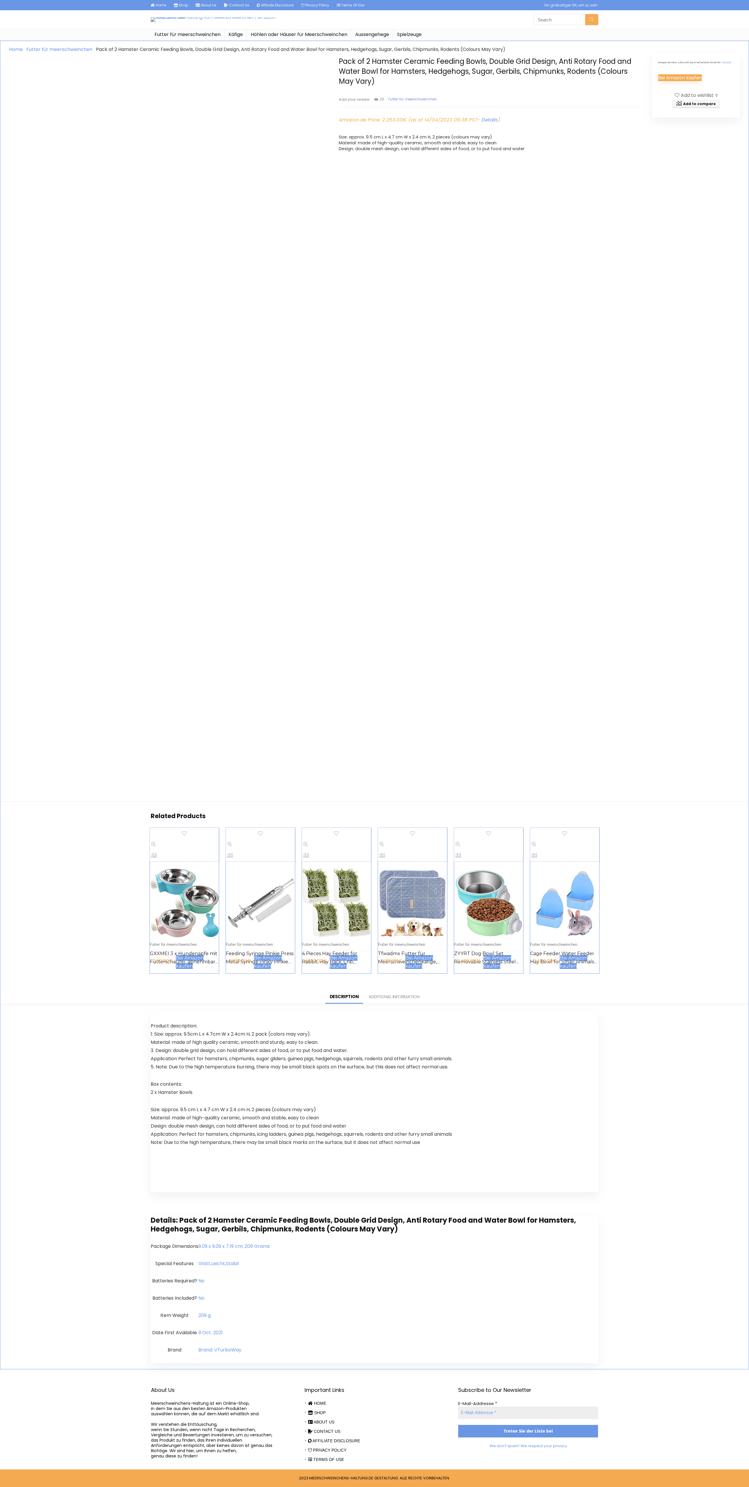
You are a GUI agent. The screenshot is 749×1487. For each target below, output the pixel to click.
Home (160, 5)
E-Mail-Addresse (477, 1403)
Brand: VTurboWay (219, 1349)
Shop (183, 5)
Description (344, 996)
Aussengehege (372, 34)
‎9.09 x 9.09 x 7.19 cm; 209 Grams (234, 1246)
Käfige (236, 34)
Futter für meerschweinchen (187, 34)
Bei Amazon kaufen (680, 77)
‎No (201, 1280)
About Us (208, 5)
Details (490, 119)
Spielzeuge (409, 34)
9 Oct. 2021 (210, 1332)
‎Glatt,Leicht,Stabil (218, 1263)
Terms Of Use (352, 5)
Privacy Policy (316, 5)
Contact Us (238, 5)
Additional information (394, 996)
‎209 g (204, 1315)
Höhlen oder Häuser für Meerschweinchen (299, 34)
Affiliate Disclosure (276, 5)
